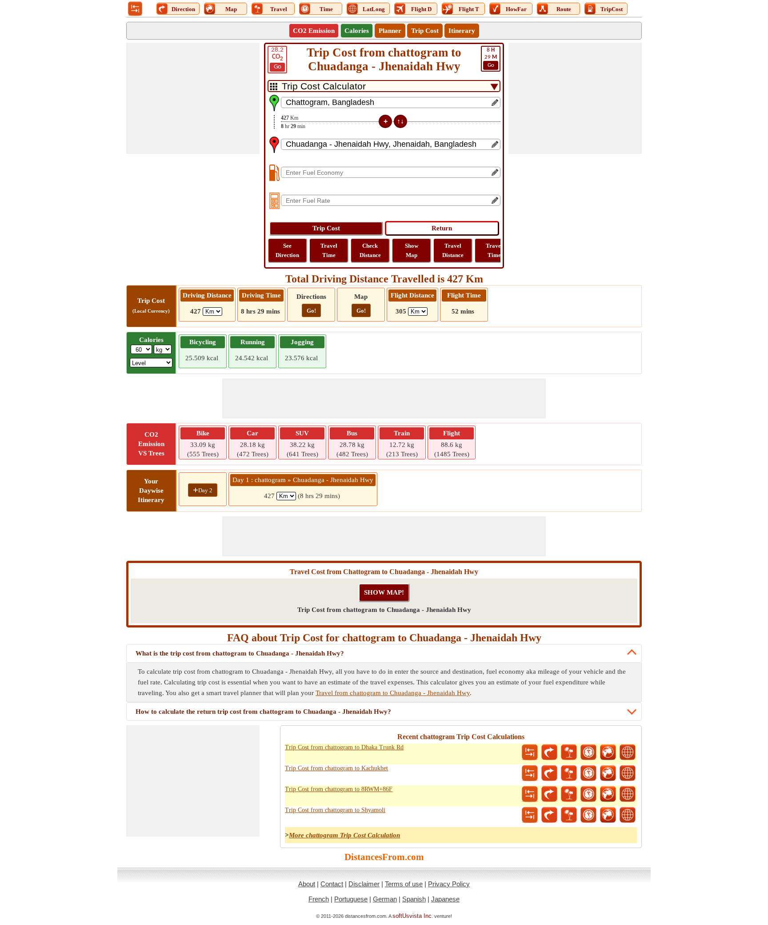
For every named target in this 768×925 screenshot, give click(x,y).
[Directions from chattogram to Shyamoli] (549, 815)
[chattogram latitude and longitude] (627, 752)
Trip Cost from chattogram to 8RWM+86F (338, 789)
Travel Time (328, 250)
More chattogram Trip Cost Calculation (344, 835)
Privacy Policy (449, 884)
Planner (390, 30)
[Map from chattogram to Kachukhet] (608, 773)
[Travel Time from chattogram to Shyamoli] (588, 815)
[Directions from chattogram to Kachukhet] (549, 773)
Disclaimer (364, 884)
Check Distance (370, 250)
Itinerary (461, 30)
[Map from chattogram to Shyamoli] (608, 815)
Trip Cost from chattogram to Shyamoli (335, 810)
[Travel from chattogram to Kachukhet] (569, 773)
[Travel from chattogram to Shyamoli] (569, 815)
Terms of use (404, 884)
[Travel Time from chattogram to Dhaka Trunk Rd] (588, 752)
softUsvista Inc (412, 916)
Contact (331, 884)
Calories (356, 30)
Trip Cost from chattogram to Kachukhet (336, 768)
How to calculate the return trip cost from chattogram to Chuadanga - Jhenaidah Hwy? (263, 711)
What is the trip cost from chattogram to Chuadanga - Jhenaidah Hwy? (240, 653)
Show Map (411, 250)
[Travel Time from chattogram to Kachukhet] (588, 773)
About (306, 884)
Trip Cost (425, 30)
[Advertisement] (193, 98)
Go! (311, 310)
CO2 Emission (314, 30)
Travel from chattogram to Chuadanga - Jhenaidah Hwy (393, 692)
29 (490, 57)
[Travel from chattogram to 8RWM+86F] (569, 794)
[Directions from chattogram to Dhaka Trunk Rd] (549, 752)
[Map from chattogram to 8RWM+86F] (608, 794)
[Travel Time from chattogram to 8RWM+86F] (588, 794)
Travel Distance (453, 250)
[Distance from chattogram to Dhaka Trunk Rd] (530, 752)
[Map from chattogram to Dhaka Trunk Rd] (608, 752)
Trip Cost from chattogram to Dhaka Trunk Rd (344, 747)
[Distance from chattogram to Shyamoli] (530, 815)
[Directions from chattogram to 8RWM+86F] (549, 794)
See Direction (287, 250)
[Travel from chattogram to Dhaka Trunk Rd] (569, 752)
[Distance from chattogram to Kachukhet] (530, 773)
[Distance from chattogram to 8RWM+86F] (530, 794)
